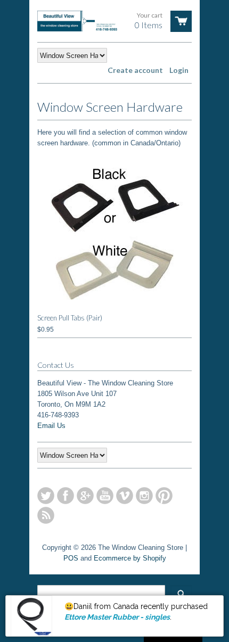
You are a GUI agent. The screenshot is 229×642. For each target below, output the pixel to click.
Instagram (144, 495)
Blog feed (45, 515)
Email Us (51, 426)
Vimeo (124, 495)
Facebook (65, 495)
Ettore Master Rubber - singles (117, 617)
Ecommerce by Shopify (130, 558)
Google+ (85, 495)
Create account (135, 70)
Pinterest (164, 495)
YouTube (104, 495)
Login (179, 70)
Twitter (45, 495)
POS (70, 558)
